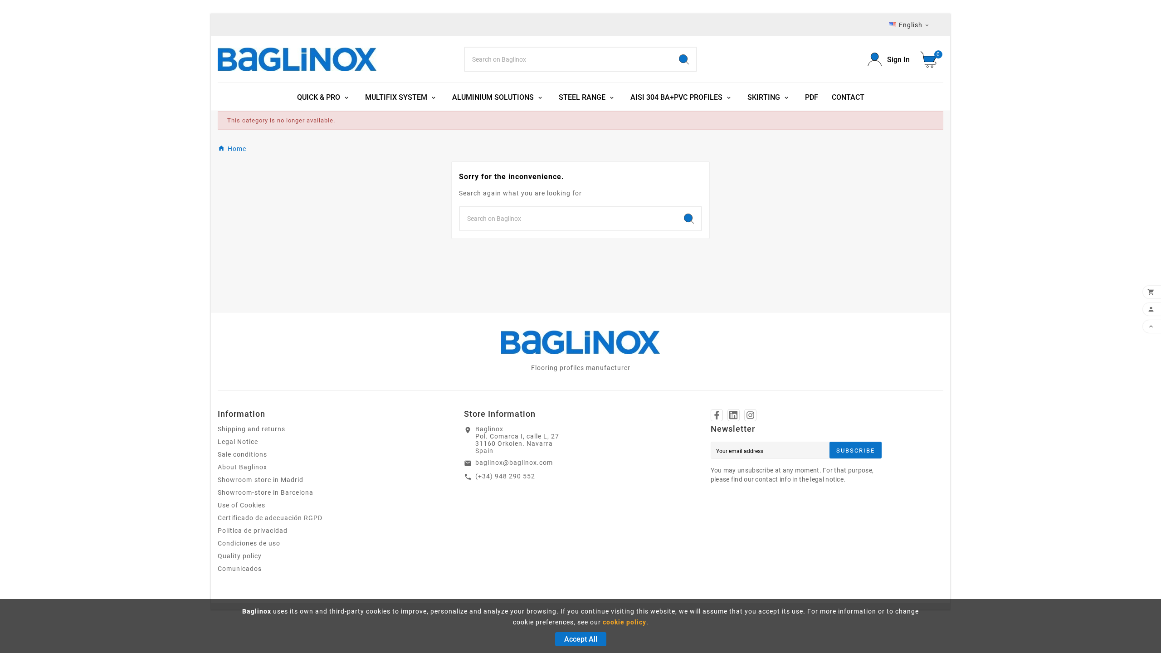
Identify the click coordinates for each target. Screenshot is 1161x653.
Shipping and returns (251, 429)
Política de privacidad (253, 530)
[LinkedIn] (733, 415)
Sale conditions (242, 454)
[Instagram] (750, 415)
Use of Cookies (241, 505)
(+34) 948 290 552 (505, 476)
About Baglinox (242, 467)
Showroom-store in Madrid (260, 479)
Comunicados (240, 568)
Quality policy (240, 556)
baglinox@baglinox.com (514, 462)
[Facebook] (716, 415)
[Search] (684, 59)
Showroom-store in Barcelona (265, 492)
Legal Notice (238, 441)
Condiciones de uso (249, 543)
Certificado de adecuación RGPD (270, 517)
